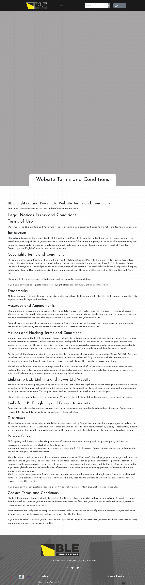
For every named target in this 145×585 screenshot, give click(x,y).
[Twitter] (72, 568)
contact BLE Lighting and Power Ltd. (89, 285)
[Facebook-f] (67, 568)
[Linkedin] (78, 568)
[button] (61, 4)
